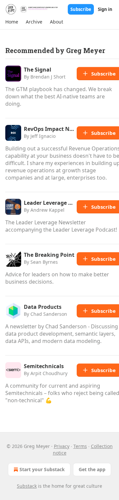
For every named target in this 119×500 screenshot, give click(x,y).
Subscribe (80, 9)
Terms (80, 446)
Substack (27, 486)
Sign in (105, 9)
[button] (11, 22)
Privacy (61, 446)
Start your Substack (42, 469)
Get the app (92, 469)
